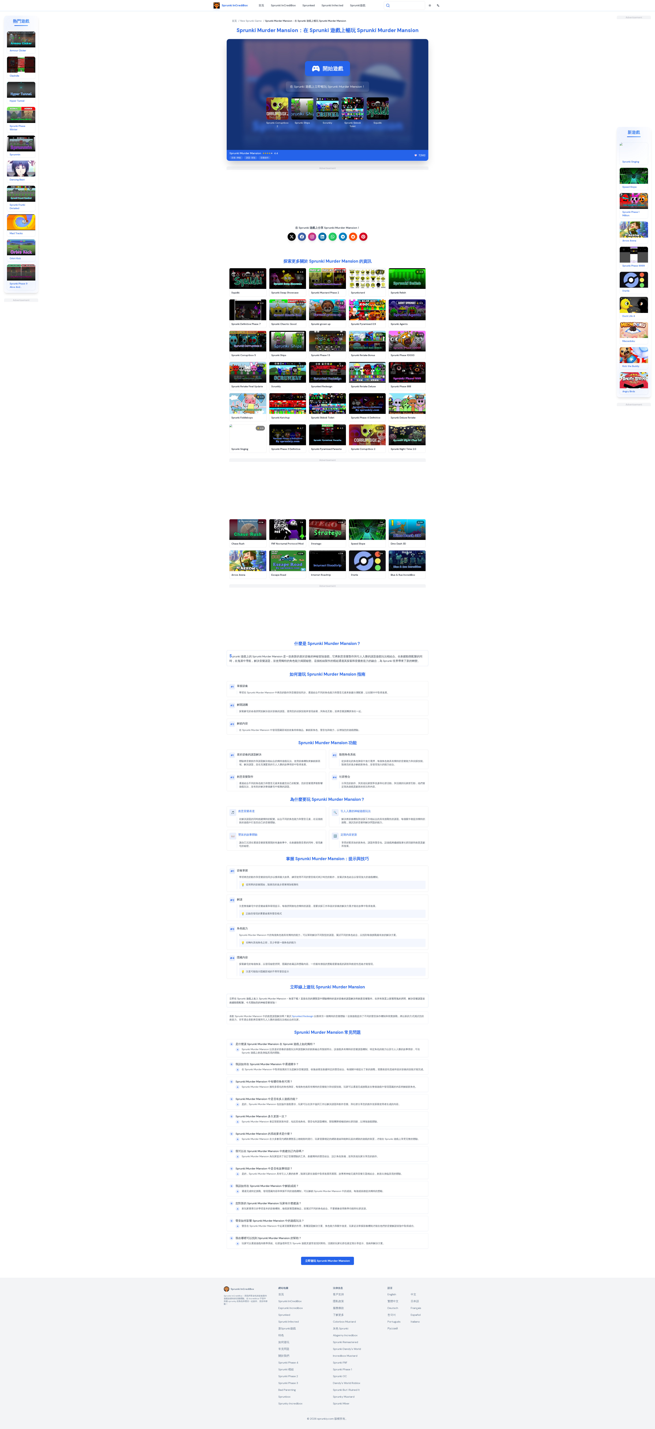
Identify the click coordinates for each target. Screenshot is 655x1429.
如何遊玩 (283, 1342)
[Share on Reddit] (353, 237)
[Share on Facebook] (302, 237)
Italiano (415, 1321)
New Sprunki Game (251, 20)
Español (416, 1315)
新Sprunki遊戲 (287, 1328)
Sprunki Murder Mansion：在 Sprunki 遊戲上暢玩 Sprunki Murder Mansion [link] (305, 20)
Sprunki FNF (340, 1362)
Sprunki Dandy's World (347, 1349)
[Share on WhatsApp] (333, 237)
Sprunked (308, 5)
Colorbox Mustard (344, 1321)
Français (416, 1308)
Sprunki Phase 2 (288, 1376)
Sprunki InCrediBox (283, 5)
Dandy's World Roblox (346, 1383)
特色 (281, 1335)
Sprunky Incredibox (290, 1403)
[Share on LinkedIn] (322, 237)
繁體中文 (393, 1301)
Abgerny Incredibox (345, 1335)
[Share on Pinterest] (363, 237)
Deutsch (393, 1308)
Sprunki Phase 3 (288, 1383)
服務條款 (338, 1308)
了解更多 (338, 1315)
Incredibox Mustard (345, 1356)
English (392, 1294)
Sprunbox (284, 1396)
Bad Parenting (287, 1390)
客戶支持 (338, 1294)
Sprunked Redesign (302, 1016)
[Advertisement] (21, 353)
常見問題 (283, 1349)
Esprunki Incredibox (290, 1308)
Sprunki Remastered (345, 1342)
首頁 (261, 5)
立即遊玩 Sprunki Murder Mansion (327, 1261)
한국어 (392, 1315)
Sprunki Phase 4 (288, 1362)
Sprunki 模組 (286, 1369)
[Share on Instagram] (312, 237)
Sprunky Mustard (343, 1396)
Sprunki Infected (332, 5)
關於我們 (283, 1356)
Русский (393, 1328)
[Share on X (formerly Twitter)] (292, 237)
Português (394, 1321)
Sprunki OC (340, 1376)
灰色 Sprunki (340, 1328)
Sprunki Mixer (341, 1403)
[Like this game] (415, 155)
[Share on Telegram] (343, 237)
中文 (413, 1294)
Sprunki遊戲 (357, 5)
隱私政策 (338, 1301)
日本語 (415, 1301)
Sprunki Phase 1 (342, 1369)
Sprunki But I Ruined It (346, 1390)
